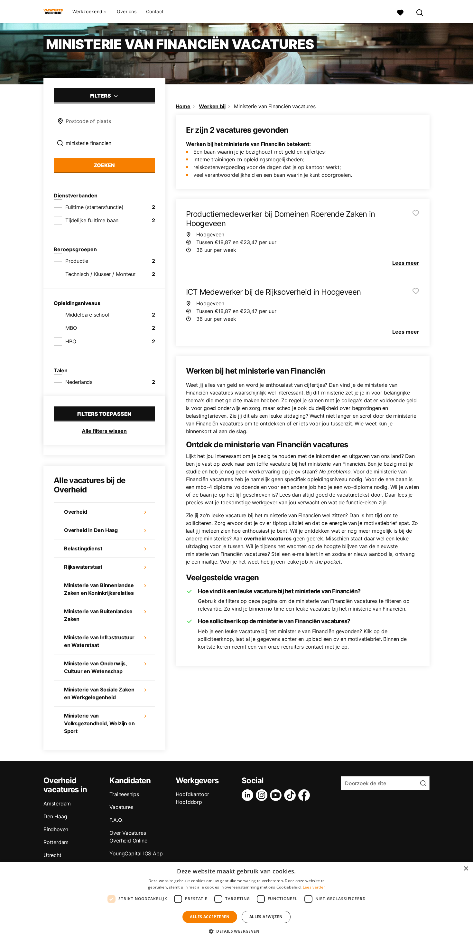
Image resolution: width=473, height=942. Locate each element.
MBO (71, 328)
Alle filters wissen (104, 431)
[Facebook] (305, 795)
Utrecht (52, 855)
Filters (101, 95)
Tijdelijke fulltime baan (91, 220)
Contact (154, 11)
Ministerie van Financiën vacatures (274, 106)
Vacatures (121, 807)
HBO (70, 341)
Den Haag (55, 816)
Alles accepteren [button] (209, 916)
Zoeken (104, 165)
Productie (76, 261)
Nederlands (78, 382)
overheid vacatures (268, 538)
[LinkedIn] (249, 795)
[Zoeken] (420, 12)
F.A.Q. (116, 820)
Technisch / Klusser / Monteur (100, 274)
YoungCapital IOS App (135, 853)
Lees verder (314, 887)
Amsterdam (57, 803)
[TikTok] (291, 795)
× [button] (465, 868)
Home (183, 106)
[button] (236, 931)
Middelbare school (87, 314)
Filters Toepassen (104, 414)
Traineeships (124, 794)
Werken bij (212, 106)
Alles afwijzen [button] (266, 916)
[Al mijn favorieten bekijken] (400, 12)
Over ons (126, 11)
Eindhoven (55, 829)
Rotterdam (56, 842)
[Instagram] (263, 795)
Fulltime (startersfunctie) (94, 207)
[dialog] (236, 902)
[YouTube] (277, 795)
